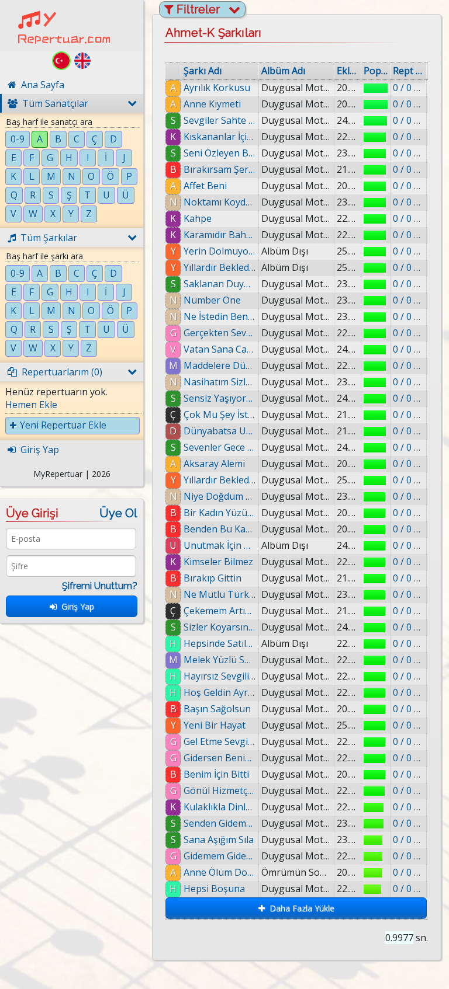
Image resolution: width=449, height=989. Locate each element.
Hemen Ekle (31, 404)
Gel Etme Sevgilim (220, 741)
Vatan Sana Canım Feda (220, 349)
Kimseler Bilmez (218, 561)
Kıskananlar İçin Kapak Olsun (220, 136)
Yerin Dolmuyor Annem (220, 251)
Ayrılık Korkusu (217, 87)
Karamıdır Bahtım (220, 234)
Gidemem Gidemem (220, 855)
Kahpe (198, 218)
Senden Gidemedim (220, 823)
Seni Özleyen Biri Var (220, 153)
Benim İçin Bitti (216, 774)
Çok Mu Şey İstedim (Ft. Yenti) (220, 414)
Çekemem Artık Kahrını (220, 610)
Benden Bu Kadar (220, 529)
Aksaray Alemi (214, 463)
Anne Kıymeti (212, 103)
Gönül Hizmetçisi (220, 790)
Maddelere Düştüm (220, 365)
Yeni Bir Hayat (215, 725)
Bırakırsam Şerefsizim (220, 169)
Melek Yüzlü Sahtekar (220, 659)
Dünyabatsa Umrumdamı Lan (220, 430)
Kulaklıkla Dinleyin (220, 806)
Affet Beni (205, 185)
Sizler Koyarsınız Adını (220, 627)
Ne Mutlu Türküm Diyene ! (220, 594)
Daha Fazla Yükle (299, 908)
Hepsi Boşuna (214, 888)
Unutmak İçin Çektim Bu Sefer (220, 545)
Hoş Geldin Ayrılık (220, 692)
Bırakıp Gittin (212, 578)
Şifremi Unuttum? (99, 585)
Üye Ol (118, 513)
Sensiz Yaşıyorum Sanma (220, 398)
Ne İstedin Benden (220, 316)
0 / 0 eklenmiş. (408, 87)
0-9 (18, 139)
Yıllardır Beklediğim (220, 479)
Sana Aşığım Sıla (219, 839)
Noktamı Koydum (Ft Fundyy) (220, 202)
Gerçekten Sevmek (220, 332)
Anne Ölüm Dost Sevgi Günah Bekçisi (220, 872)
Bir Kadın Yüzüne (220, 512)
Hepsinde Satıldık (220, 643)
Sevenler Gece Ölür (220, 447)
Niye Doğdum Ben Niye (220, 496)
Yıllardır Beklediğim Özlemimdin (220, 267)
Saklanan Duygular (220, 283)
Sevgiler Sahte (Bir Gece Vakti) (220, 120)
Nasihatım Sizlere (220, 381)
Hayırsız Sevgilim (220, 676)
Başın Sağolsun (217, 708)
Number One (212, 300)
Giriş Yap (75, 606)
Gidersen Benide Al (220, 757)
